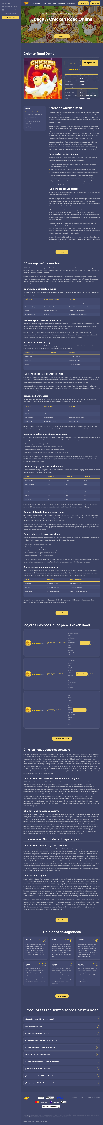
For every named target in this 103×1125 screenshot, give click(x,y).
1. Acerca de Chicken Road (32, 112)
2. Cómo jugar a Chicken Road (33, 114)
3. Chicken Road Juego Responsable (31, 118)
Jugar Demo (72, 63)
